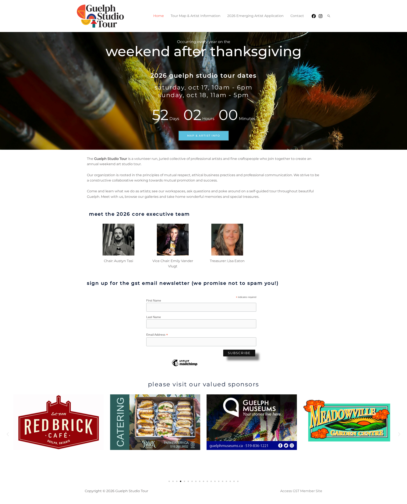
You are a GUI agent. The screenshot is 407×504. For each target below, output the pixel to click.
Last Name (153, 317)
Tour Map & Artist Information (195, 16)
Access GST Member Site (301, 491)
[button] (329, 16)
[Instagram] (320, 16)
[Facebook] (314, 16)
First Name (153, 300)
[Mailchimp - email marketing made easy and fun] (184, 366)
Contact (297, 16)
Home (158, 16)
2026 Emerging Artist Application (255, 16)
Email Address (157, 335)
